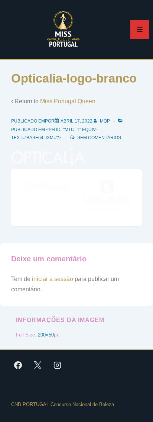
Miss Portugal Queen (67, 101)
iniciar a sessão (52, 279)
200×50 (46, 335)
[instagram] (58, 365)
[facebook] (18, 365)
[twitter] (38, 365)
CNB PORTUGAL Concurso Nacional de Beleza (62, 404)
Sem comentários (99, 137)
